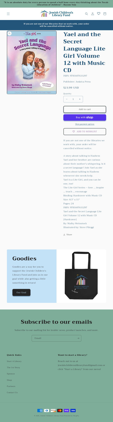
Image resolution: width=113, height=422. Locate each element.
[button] (8, 14)
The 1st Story (13, 367)
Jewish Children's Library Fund (52, 416)
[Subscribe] (78, 338)
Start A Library (14, 361)
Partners (11, 386)
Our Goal (21, 292)
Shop (9, 380)
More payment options (84, 124)
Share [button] (69, 234)
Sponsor (11, 373)
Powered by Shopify (71, 416)
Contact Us (12, 392)
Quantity (67, 93)
